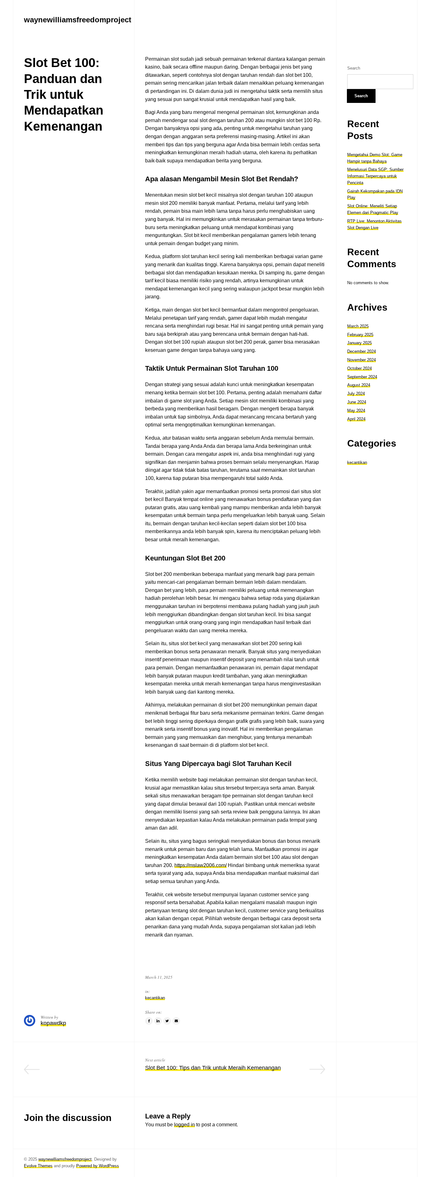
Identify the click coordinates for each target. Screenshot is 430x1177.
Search (353, 68)
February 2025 (360, 334)
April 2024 (356, 418)
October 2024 (359, 368)
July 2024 (356, 393)
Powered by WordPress (97, 1165)
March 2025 (358, 326)
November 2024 (361, 360)
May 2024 (356, 410)
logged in (184, 1124)
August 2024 (358, 385)
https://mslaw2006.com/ (200, 865)
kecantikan (155, 997)
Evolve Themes (38, 1165)
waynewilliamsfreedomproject (65, 1159)
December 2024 (361, 351)
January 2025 (359, 343)
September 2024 (362, 376)
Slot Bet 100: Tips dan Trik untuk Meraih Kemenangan (213, 1068)
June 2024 (356, 402)
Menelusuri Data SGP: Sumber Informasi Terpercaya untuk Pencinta (375, 176)
